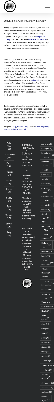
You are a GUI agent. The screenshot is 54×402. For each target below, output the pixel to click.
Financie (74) (9, 173)
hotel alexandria (46, 237)
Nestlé (45, 311)
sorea (45, 352)
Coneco (45, 174)
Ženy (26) (9, 234)
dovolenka (46, 184)
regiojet (45, 342)
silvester (46, 347)
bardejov (46, 149)
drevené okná (46, 190)
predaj (45, 338)
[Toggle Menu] (47, 6)
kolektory (46, 251)
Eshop (14, 127)
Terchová (46, 361)
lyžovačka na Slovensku (46, 298)
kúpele (45, 256)
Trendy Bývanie (45, 376)
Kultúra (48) (9, 190)
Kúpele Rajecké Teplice (45, 273)
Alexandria (47, 144)
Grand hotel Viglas (45, 218)
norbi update (45, 317)
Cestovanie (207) (9, 156)
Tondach (46, 370)
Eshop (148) (9, 164)
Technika (20, 127)
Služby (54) (9, 199)
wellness (46, 392)
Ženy (26, 127)
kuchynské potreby (42, 127)
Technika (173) (9, 216)
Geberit (45, 210)
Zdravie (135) (9, 225)
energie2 (46, 205)
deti (45, 179)
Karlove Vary (46, 245)
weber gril (35, 80)
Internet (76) (9, 182)
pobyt (45, 333)
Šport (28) (9, 208)
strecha (45, 356)
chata (45, 170)
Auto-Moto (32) (9, 146)
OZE (45, 329)
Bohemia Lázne (46, 163)
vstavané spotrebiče (37, 39)
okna (45, 324)
